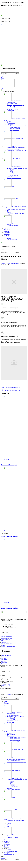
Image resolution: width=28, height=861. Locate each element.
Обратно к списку (5, 389)
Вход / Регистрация (9, 854)
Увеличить (6, 459)
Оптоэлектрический (12, 109)
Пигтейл (12, 173)
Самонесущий (10, 110)
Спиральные (10, 124)
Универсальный (11, 102)
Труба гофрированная (12, 225)
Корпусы (9, 176)
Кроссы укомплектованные (14, 178)
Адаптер (12, 169)
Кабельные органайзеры (13, 149)
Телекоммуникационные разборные (16, 150)
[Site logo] (14, 63)
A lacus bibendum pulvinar (9, 536)
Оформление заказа (12, 239)
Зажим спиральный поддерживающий (15, 127)
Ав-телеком (8, 694)
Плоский (12, 107)
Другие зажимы (11, 123)
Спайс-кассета (14, 175)
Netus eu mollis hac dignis (12, 263)
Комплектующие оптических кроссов (17, 168)
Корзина (9, 238)
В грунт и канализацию (13, 103)
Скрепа (9, 212)
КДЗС (11, 171)
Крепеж (9, 224)
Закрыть (3, 858)
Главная (3, 263)
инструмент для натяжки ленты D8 (16, 209)
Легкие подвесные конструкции (15, 105)
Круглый (12, 106)
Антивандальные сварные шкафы (16, 147)
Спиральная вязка (14, 130)
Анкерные (9, 121)
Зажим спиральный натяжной (18, 125)
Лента (8, 210)
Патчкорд (12, 172)
